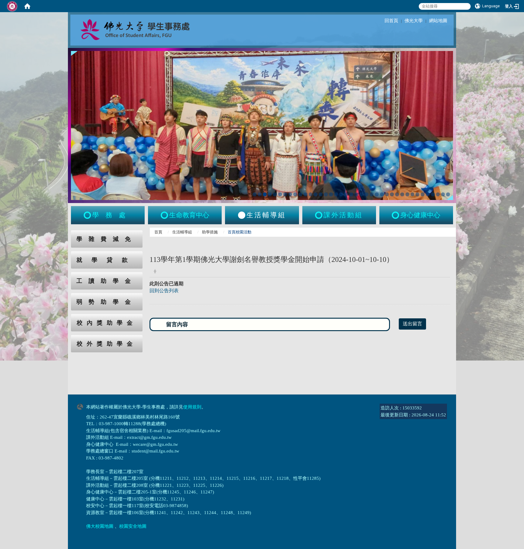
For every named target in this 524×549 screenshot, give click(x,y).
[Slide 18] (341, 194)
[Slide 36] (433, 194)
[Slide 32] (413, 194)
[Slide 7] (285, 194)
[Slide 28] (392, 194)
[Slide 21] (356, 194)
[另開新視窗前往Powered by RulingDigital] (81, 406)
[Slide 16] (331, 194)
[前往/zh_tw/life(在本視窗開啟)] (241, 215)
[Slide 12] (311, 194)
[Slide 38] (443, 194)
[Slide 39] (448, 194)
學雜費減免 (106, 239)
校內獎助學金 (107, 323)
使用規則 (192, 407)
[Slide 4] (270, 194)
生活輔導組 (182, 232)
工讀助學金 (106, 281)
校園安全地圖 (132, 526)
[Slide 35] (428, 194)
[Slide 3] (265, 194)
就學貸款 (106, 260)
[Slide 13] (315, 194)
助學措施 (210, 232)
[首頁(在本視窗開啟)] (27, 6)
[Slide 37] (438, 194)
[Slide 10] (300, 194)
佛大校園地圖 (99, 526)
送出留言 (412, 323)
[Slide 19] (346, 194)
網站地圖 (438, 20)
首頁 (158, 232)
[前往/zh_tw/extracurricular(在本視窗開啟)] (319, 215)
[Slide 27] (387, 194)
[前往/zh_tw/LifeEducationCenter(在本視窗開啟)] (165, 215)
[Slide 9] (295, 194)
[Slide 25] (377, 194)
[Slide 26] (382, 194)
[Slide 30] (402, 194)
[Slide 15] (326, 194)
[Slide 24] (372, 194)
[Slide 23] (366, 194)
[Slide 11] (305, 194)
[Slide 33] (417, 194)
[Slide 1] (255, 194)
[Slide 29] (397, 194)
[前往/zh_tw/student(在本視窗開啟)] (88, 215)
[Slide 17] (336, 194)
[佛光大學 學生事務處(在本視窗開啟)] (148, 29)
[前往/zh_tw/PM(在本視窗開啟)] (396, 215)
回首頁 (391, 20)
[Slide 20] (351, 194)
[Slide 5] (275, 194)
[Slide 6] (280, 194)
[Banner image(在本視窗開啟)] (262, 124)
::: (65, 233)
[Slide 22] (362, 194)
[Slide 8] (290, 194)
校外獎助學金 (107, 344)
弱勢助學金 (106, 302)
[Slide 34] (423, 194)
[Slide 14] (321, 194)
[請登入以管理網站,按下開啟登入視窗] (12, 6)
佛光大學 (414, 20)
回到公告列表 (164, 290)
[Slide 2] (260, 194)
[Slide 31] (407, 194)
